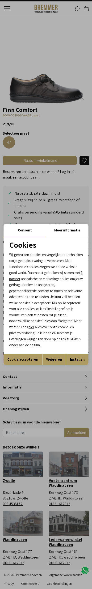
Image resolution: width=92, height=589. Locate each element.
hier (31, 327)
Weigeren (54, 359)
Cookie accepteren (22, 359)
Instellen (77, 359)
